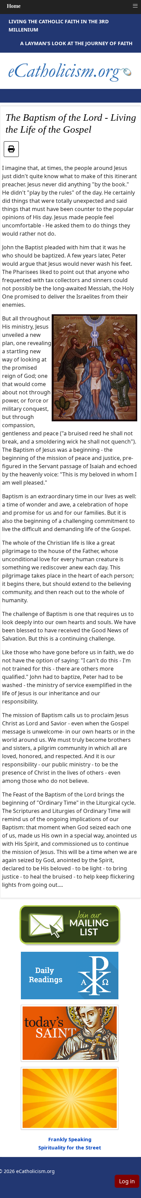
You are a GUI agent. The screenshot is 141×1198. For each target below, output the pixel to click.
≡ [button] (135, 5)
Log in (127, 1181)
